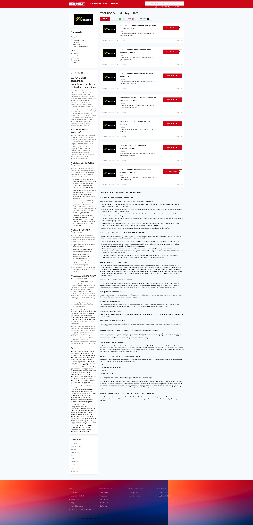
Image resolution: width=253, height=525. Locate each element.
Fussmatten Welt (76, 446)
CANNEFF (74, 443)
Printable (144, 19)
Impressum (75, 499)
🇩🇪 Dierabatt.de (164, 496)
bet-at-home (75, 468)
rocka (72, 456)
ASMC (73, 459)
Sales (130, 19)
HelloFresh (180, 6)
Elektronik (104, 503)
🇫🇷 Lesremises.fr (165, 492)
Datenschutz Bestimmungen (81, 509)
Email (124, 40)
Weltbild (73, 449)
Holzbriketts (74, 471)
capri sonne (74, 462)
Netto (152, 6)
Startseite (74, 492)
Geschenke (104, 499)
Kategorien (114, 4)
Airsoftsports (75, 465)
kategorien (134, 492)
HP (175, 6)
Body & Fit (165, 6)
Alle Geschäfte (95, 4)
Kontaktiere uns (77, 506)
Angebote (104, 496)
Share (118, 40)
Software (103, 506)
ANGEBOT (171, 76)
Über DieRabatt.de (77, 496)
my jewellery (157, 6)
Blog (105, 4)
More (131, 36)
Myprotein (171, 6)
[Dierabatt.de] (77, 4)
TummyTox (74, 452)
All (105, 19)
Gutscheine (104, 492)
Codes (116, 19)
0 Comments (178, 40)
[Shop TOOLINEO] (83, 19)
